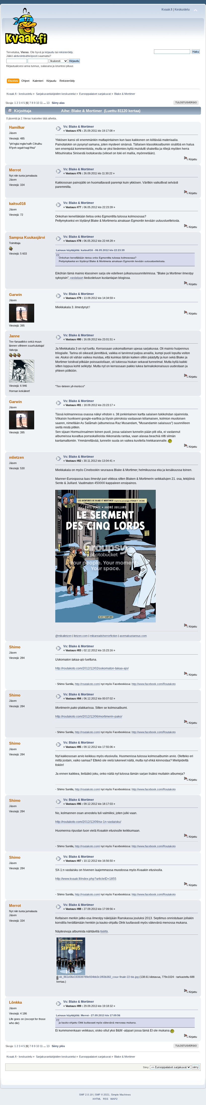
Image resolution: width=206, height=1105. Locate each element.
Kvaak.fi (167, 9)
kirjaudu (49, 52)
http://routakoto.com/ (87, 683)
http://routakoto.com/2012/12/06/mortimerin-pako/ (88, 716)
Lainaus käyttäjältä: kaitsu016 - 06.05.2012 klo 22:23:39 (90, 250)
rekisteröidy (66, 52)
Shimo (14, 647)
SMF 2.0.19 (86, 1094)
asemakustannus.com (133, 635)
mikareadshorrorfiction (103, 635)
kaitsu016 (17, 203)
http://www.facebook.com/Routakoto (154, 683)
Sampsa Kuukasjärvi (27, 237)
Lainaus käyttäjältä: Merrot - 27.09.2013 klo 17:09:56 (88, 1015)
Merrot (15, 170)
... (44, 102)
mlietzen (16, 457)
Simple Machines (121, 1094)
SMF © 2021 (102, 1094)
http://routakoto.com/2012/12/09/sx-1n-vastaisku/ (88, 822)
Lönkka (15, 1002)
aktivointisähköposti (25, 55)
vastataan (76, 278)
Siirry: (146, 1067)
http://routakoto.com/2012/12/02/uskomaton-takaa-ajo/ (92, 668)
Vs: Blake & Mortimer (78, 126)
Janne (14, 336)
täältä (104, 931)
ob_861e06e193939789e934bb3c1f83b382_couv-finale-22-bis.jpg (98, 976)
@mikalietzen (63, 635)
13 (47, 102)
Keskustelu (182, 9)
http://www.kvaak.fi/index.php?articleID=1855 (85, 879)
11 (41, 102)
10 (37, 102)
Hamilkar (17, 127)
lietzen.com (81, 635)
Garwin (15, 294)
